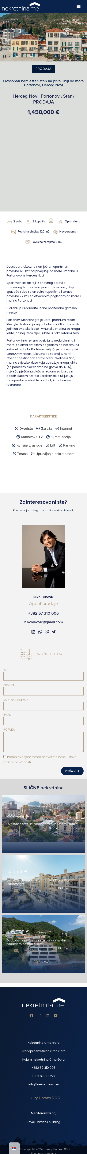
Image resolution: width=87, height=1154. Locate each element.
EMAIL (7, 715)
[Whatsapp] (40, 631)
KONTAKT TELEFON (16, 700)
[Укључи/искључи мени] (78, 6)
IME (5, 670)
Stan (67, 96)
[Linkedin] (47, 1015)
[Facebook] (31, 1015)
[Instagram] (39, 1015)
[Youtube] (55, 1015)
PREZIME (9, 685)
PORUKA (9, 729)
